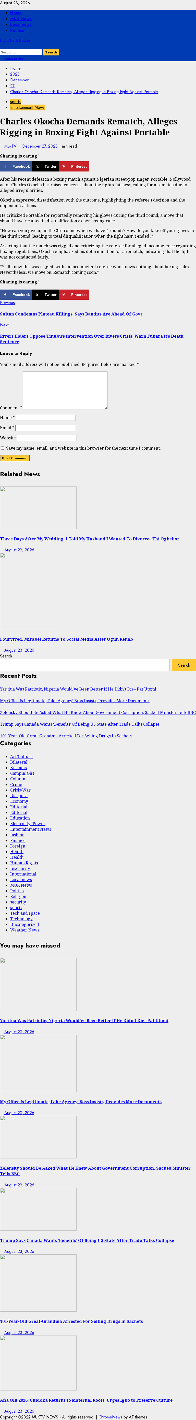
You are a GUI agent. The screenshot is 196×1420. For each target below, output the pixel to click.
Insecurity (20, 868)
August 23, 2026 (19, 550)
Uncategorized (24, 924)
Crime (16, 784)
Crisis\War (20, 790)
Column (17, 779)
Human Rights (24, 863)
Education (20, 818)
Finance (18, 840)
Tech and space (25, 913)
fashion (17, 835)
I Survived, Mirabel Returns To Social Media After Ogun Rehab (66, 639)
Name (7, 417)
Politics (17, 30)
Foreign (17, 846)
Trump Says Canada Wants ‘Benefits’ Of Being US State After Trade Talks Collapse (80, 724)
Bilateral (18, 762)
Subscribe (13, 58)
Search (6, 656)
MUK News (21, 19)
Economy (19, 801)
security (18, 902)
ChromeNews (110, 1417)
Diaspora (19, 795)
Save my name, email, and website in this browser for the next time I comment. (83, 448)
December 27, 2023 (40, 146)
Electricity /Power (27, 823)
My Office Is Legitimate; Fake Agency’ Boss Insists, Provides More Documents (75, 701)
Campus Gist (22, 773)
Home (16, 13)
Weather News (24, 930)
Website (8, 438)
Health (16, 851)
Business (18, 767)
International (23, 874)
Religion (18, 896)
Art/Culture (21, 756)
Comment (11, 408)
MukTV (11, 146)
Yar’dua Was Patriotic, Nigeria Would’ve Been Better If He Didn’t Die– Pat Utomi (78, 689)
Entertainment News (27, 107)
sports (15, 102)
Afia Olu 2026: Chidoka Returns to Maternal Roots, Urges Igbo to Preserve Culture (86, 1400)
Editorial (18, 807)
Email (7, 428)
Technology (21, 919)
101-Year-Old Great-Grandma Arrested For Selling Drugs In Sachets (66, 736)
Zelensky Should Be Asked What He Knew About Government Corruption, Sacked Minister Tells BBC (98, 712)
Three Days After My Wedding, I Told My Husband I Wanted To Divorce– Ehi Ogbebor (89, 539)
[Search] (1, 46)
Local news (21, 24)
